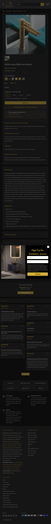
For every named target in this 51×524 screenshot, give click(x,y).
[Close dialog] (48, 247)
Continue (37, 274)
